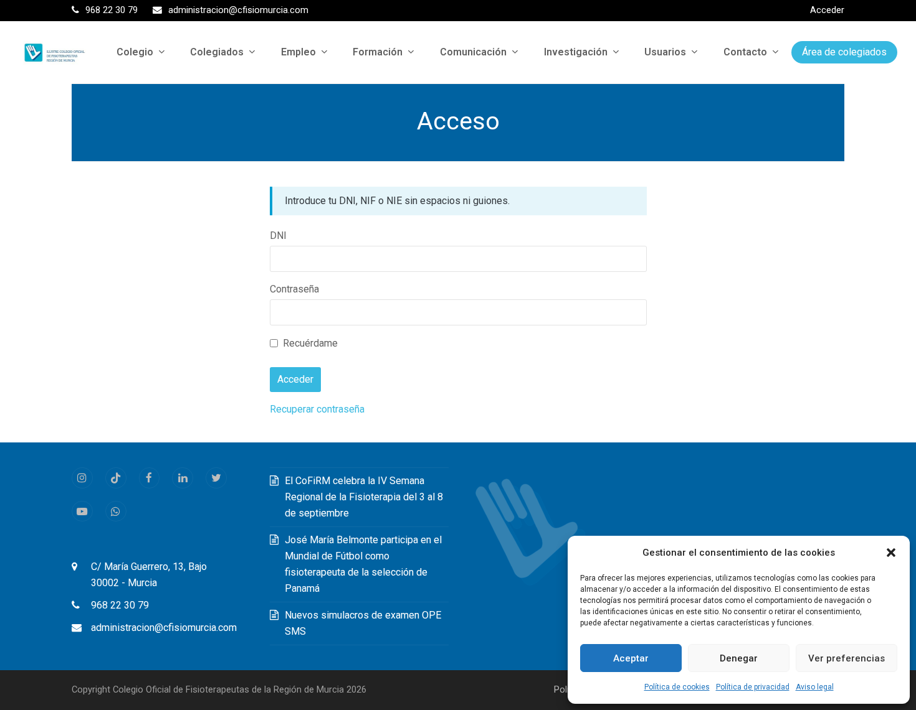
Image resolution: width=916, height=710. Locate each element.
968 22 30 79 (120, 605)
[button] (891, 552)
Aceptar (631, 658)
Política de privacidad (753, 687)
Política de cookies (677, 687)
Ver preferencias (846, 658)
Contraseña (294, 289)
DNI (278, 235)
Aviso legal (815, 687)
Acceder (827, 10)
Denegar (739, 658)
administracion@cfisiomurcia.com (164, 627)
